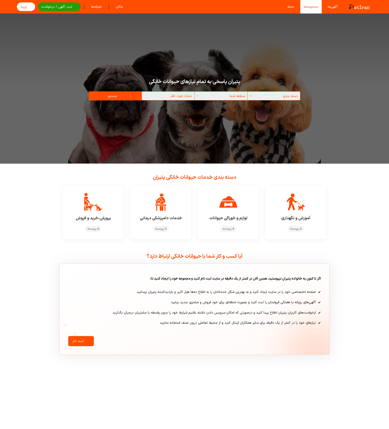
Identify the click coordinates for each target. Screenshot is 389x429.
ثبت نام (78, 341)
